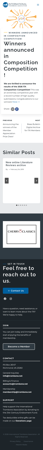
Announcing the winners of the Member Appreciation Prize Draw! (11, 129)
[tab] (16, 205)
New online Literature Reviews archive (19, 164)
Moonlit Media (21, 445)
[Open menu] (38, 5)
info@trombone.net (12, 376)
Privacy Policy (15, 441)
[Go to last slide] (7, 181)
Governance (28, 441)
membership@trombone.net (17, 392)
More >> (16, 102)
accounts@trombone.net (15, 384)
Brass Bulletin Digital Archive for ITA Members (32, 126)
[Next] (36, 181)
